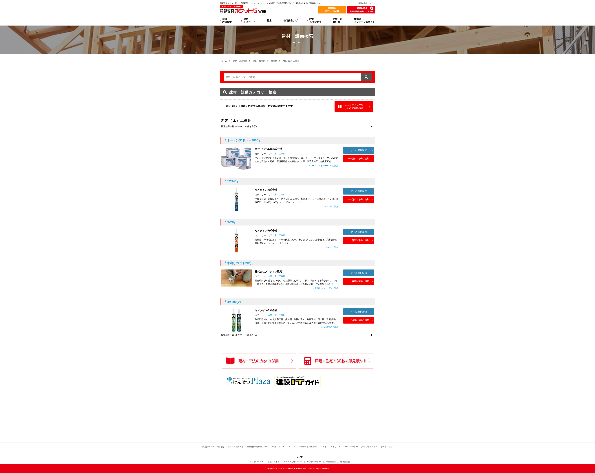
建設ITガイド (274, 461)
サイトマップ (387, 446)
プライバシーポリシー (330, 446)
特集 (269, 20)
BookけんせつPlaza (293, 461)
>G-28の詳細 (332, 247)
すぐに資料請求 (359, 150)
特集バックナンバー (281, 446)
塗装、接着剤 (259, 61)
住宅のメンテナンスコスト (364, 20)
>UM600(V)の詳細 (330, 327)
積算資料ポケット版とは (213, 446)
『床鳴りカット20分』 (239, 263)
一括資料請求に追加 (358, 158)
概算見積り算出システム (258, 446)
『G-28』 (230, 222)
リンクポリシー (314, 461)
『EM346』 (232, 181)
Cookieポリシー (351, 446)
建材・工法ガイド (249, 20)
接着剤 (274, 61)
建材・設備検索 (227, 20)
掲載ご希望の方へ (369, 446)
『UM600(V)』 (234, 302)
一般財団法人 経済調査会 (338, 461)
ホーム (224, 61)
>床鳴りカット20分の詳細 (326, 288)
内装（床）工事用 (276, 153)
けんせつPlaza (256, 461)
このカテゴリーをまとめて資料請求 (354, 106)
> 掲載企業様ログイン (366, 3)
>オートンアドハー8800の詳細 (324, 165)
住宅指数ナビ (291, 20)
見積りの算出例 (337, 20)
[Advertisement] (270, 412)
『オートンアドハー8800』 (242, 140)
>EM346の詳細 (331, 206)
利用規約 (313, 446)
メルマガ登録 (300, 446)
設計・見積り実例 (315, 20)
